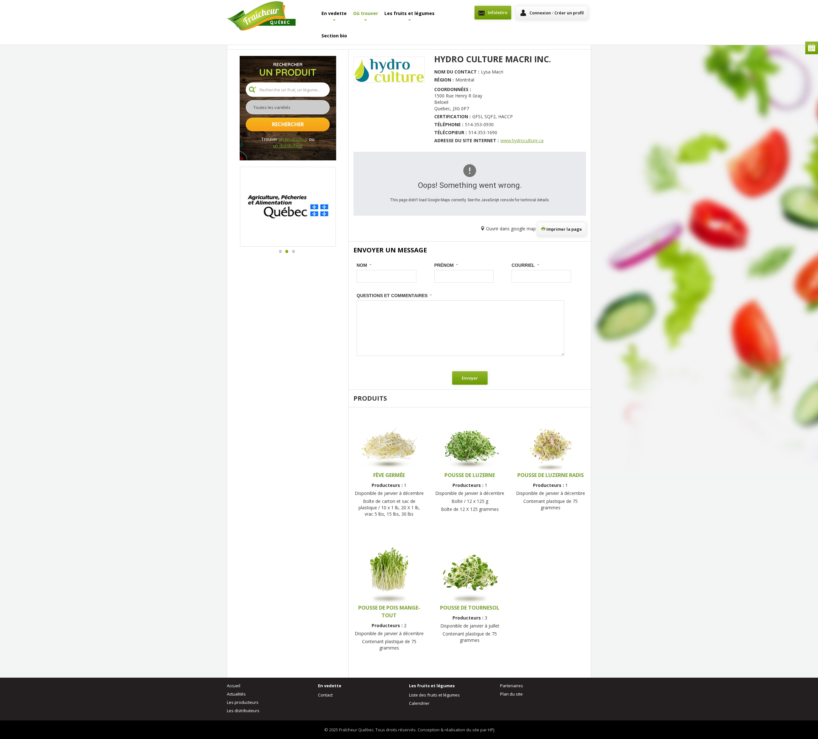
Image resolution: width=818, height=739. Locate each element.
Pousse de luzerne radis (550, 475)
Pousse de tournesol (469, 607)
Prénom (446, 265)
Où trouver (365, 13)
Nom (364, 265)
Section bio (334, 36)
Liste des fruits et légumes (434, 695)
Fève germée (389, 475)
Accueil (233, 686)
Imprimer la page (563, 229)
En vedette (334, 13)
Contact (325, 695)
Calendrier (811, 48)
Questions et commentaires (394, 295)
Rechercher (288, 124)
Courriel (525, 265)
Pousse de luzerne (469, 475)
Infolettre (497, 12)
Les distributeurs (243, 710)
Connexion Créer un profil (556, 13)
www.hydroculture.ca (522, 140)
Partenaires (511, 686)
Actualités (236, 694)
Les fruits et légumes (409, 13)
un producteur (293, 139)
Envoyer (470, 378)
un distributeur (288, 145)
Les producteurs (243, 702)
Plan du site (511, 694)
